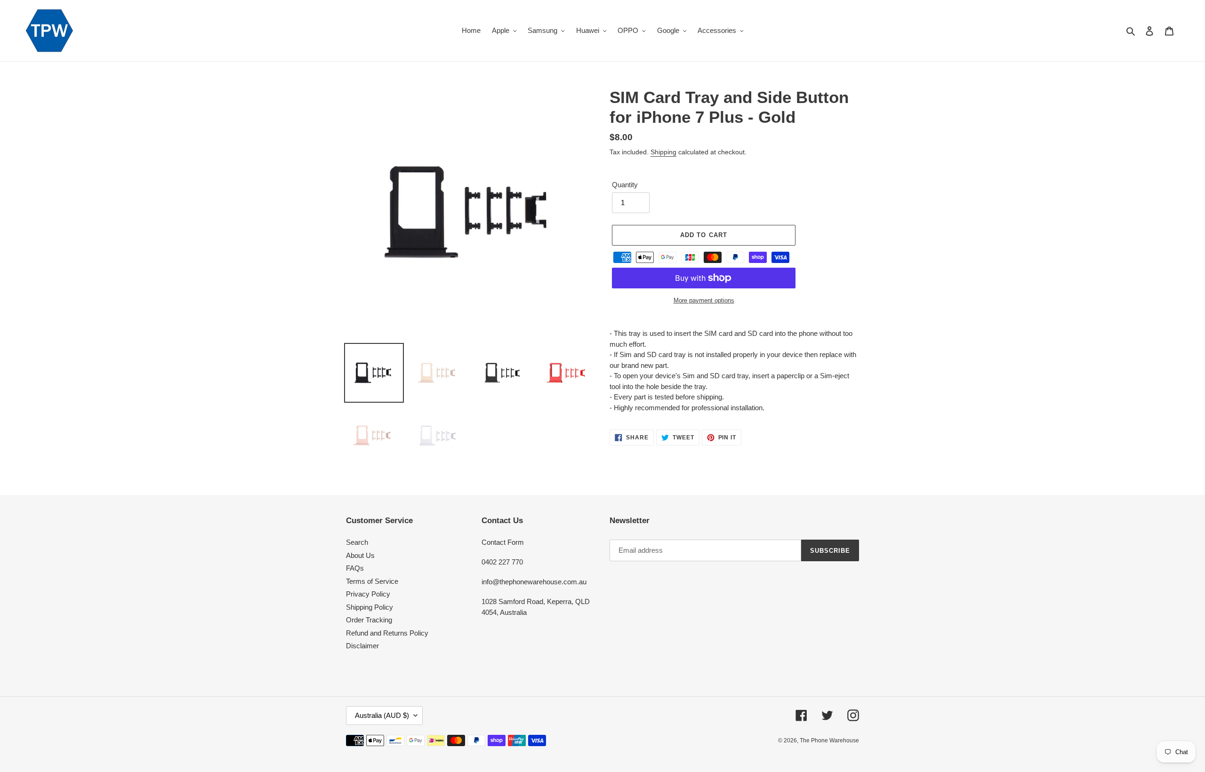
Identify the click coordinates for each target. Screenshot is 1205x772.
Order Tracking (369, 620)
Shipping (663, 152)
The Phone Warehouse (829, 740)
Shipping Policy (369, 607)
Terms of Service (372, 581)
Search (357, 542)
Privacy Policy (368, 594)
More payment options (704, 300)
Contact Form (503, 542)
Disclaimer (362, 646)
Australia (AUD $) (382, 715)
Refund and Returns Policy (387, 633)
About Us (360, 555)
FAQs (355, 568)
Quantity (625, 185)
